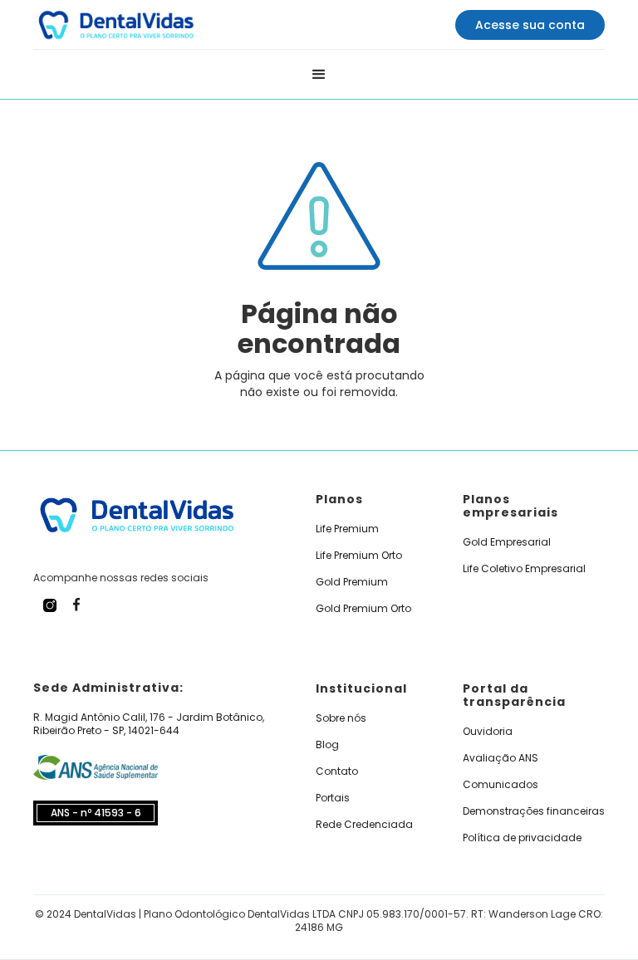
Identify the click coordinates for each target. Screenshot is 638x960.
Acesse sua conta (530, 25)
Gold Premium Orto (363, 608)
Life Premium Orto (359, 555)
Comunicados (500, 784)
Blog (327, 745)
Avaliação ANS (500, 758)
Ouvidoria (488, 731)
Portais (333, 798)
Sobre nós (341, 718)
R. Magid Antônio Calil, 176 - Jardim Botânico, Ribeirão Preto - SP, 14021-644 (148, 724)
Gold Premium (352, 582)
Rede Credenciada (364, 824)
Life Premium (347, 529)
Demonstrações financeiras (534, 811)
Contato (337, 771)
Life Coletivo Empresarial (524, 569)
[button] (319, 75)
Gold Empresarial (507, 542)
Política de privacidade (522, 838)
